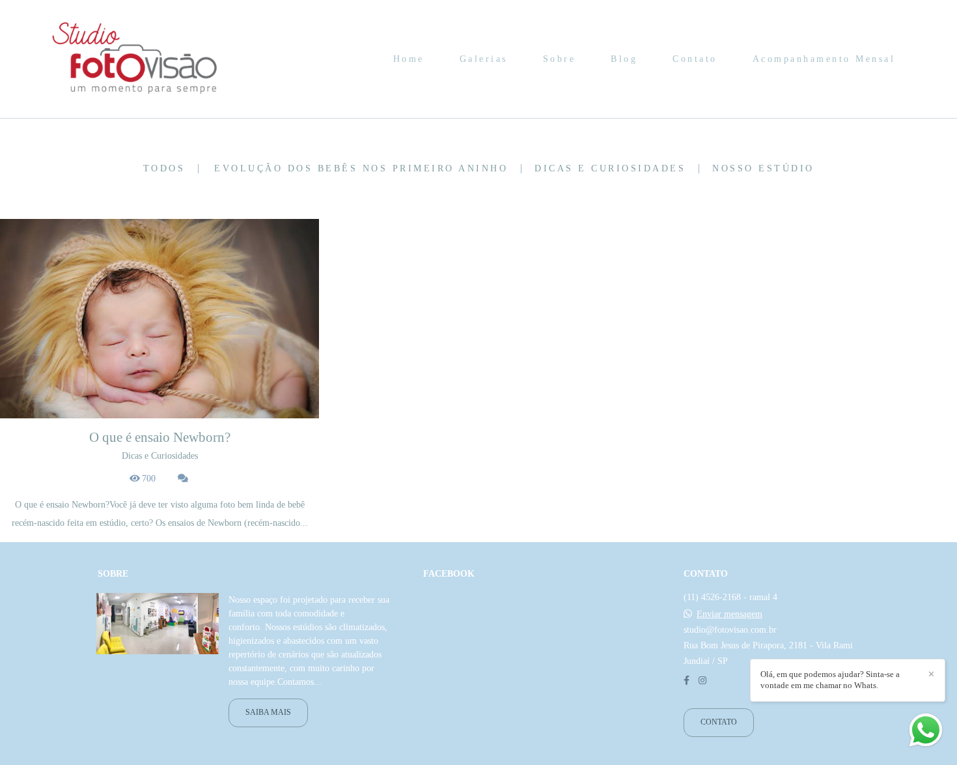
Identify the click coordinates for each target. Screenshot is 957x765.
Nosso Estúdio (763, 168)
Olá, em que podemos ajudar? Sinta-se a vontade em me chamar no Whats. (830, 679)
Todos (164, 168)
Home (408, 59)
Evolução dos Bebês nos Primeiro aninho (361, 168)
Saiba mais (268, 712)
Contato (695, 59)
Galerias (484, 59)
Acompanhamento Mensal (824, 59)
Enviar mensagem (729, 614)
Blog (624, 59)
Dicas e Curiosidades (610, 168)
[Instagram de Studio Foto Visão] (702, 681)
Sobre (559, 59)
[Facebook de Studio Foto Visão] (686, 681)
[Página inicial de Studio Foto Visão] (136, 59)
